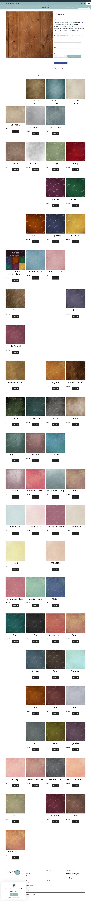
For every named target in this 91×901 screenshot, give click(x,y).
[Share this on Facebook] (59, 68)
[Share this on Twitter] (55, 68)
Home (47, 873)
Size (55, 47)
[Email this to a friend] (66, 68)
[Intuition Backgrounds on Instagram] (6, 3)
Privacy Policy (28, 890)
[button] (16, 7)
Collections (48, 880)
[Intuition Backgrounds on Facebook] (4, 3)
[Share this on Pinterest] (62, 68)
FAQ (27, 880)
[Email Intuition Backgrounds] (1, 3)
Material (55, 41)
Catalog (47, 878)
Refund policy (28, 887)
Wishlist (12, 3)
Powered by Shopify (31, 894)
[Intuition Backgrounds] (46, 7)
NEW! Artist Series (49, 875)
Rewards (18, 3)
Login (84, 3)
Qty (54, 53)
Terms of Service (29, 885)
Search (27, 882)
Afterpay (27, 875)
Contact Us (28, 878)
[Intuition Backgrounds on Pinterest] (8, 3)
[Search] (88, 7)
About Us (28, 873)
